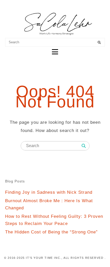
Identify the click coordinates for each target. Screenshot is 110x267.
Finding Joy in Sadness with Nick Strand (48, 192)
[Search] (99, 42)
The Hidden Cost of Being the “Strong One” (51, 232)
